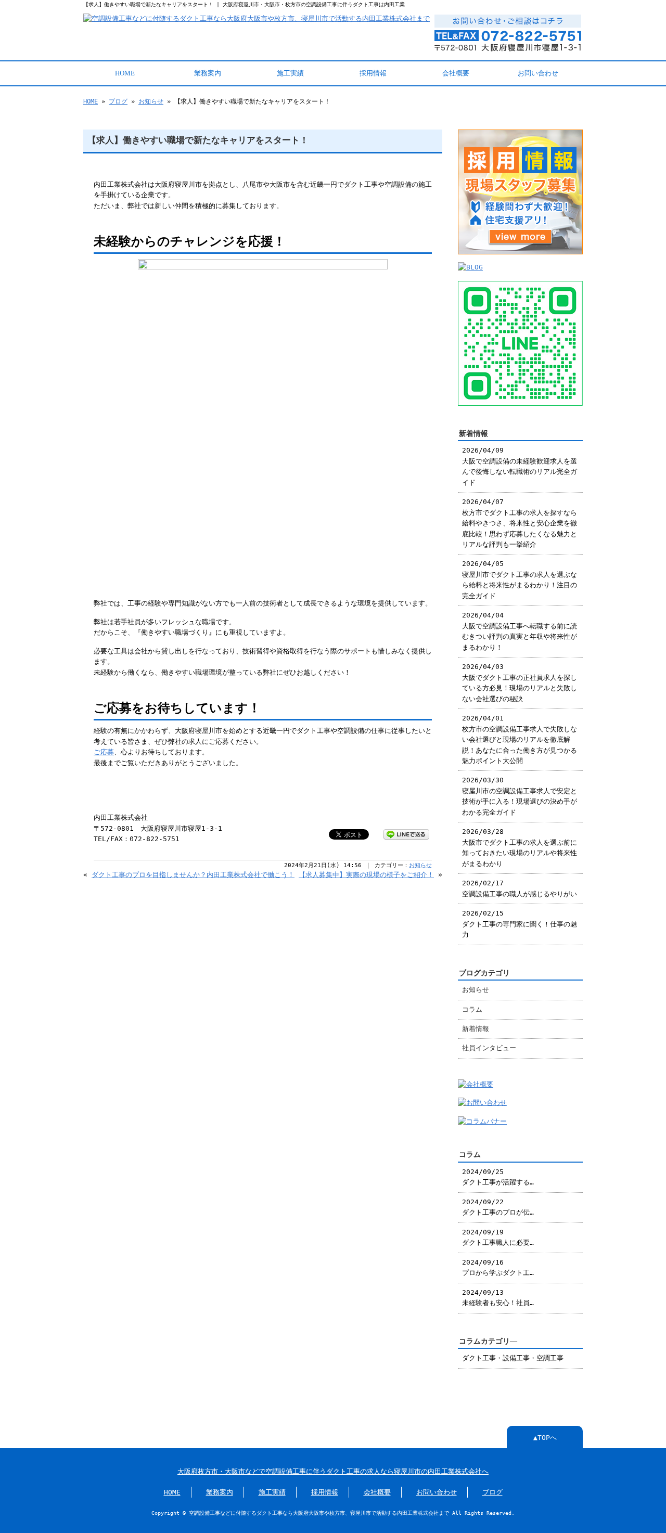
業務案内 (207, 73)
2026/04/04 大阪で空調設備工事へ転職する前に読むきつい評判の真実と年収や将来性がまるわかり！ (519, 631)
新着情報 (475, 1029)
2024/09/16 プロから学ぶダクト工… (498, 1267)
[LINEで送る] (406, 834)
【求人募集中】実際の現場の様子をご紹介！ (366, 875)
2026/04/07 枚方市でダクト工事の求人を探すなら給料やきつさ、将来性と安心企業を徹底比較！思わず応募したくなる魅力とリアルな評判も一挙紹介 (519, 523)
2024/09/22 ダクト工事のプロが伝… (498, 1207)
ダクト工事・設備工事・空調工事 (512, 1358)
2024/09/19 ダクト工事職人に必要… (498, 1237)
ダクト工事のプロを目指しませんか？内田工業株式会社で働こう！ (193, 875)
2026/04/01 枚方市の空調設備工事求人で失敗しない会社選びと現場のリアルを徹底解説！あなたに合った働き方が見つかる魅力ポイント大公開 (519, 739)
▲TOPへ (545, 1437)
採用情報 (373, 73)
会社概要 (455, 73)
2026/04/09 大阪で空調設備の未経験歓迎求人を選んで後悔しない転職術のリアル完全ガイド (519, 466)
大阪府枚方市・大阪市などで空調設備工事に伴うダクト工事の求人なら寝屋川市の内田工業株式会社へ (333, 1471)
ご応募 (104, 752)
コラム (472, 1009)
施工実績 (290, 73)
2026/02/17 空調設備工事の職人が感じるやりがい (519, 888)
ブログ (118, 101)
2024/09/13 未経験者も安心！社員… (498, 1298)
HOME (125, 73)
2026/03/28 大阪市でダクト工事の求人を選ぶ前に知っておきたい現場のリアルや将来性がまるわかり (519, 847)
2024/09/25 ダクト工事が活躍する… (498, 1177)
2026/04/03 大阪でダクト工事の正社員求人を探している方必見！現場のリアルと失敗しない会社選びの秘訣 (519, 682)
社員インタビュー (489, 1048)
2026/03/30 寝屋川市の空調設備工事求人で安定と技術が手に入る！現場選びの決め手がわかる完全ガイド (519, 796)
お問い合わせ (538, 73)
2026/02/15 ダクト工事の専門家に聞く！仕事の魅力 (519, 923)
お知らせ (150, 101)
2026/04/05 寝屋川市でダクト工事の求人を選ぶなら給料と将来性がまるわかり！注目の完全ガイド (519, 579)
